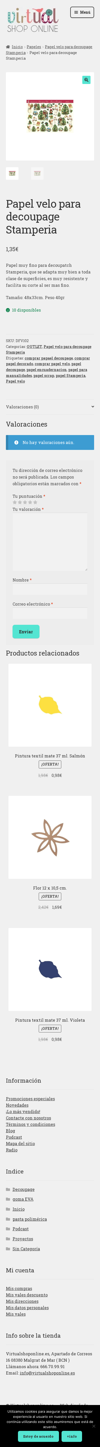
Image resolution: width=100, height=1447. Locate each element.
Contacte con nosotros (28, 1118)
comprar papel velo (52, 363)
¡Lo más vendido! (23, 1111)
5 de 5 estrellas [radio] (35, 502)
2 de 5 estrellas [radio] (20, 502)
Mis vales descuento (27, 1294)
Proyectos (23, 1238)
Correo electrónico (33, 604)
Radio (11, 1150)
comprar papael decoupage (49, 358)
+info (72, 1436)
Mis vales (16, 1314)
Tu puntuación (29, 496)
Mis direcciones (22, 1301)
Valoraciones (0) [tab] (22, 406)
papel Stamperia (70, 375)
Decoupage (24, 1189)
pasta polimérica (30, 1219)
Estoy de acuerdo (38, 1436)
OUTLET (34, 346)
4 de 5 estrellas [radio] (30, 502)
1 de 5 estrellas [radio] (15, 502)
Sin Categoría (26, 1248)
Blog (10, 1130)
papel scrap (43, 375)
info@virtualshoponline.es (47, 1373)
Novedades (17, 1105)
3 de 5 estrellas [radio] (25, 502)
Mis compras (19, 1288)
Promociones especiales (30, 1098)
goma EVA (23, 1199)
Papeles (34, 46)
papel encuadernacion (46, 369)
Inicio (17, 46)
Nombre (22, 580)
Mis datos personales (27, 1307)
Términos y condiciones (30, 1124)
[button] (86, 80)
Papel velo (15, 381)
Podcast (14, 1137)
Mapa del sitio (20, 1143)
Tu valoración (28, 509)
